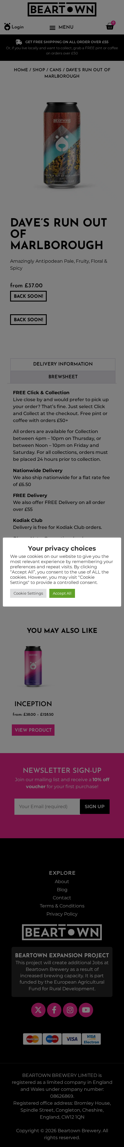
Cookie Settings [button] (28, 593)
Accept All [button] (62, 593)
